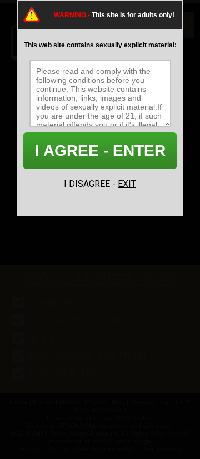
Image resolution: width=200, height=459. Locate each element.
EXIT (127, 184)
